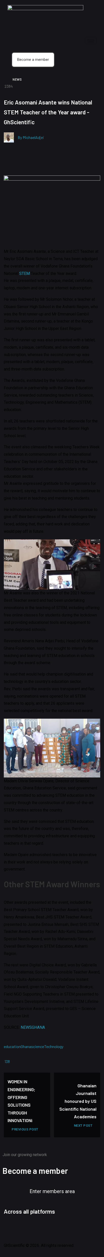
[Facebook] (10, 1228)
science (37, 1046)
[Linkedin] (51, 1228)
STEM (24, 273)
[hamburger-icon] (90, 40)
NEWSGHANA (33, 1027)
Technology (53, 1046)
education (12, 1046)
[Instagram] (37, 1228)
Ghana (26, 1046)
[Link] (78, 1228)
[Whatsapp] (64, 1228)
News (17, 79)
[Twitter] (23, 1228)
